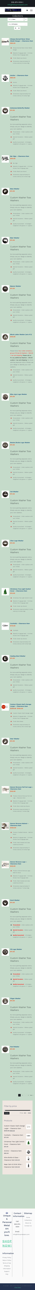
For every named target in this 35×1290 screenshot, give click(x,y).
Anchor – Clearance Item (19, 75)
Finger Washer (15, 998)
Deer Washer (14, 739)
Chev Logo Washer (16, 541)
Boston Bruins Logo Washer (20, 442)
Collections (28, 1220)
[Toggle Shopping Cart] (27, 10)
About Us (28, 1223)
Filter (7, 1113)
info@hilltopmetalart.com (17, 5)
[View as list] (18, 28)
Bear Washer (14, 238)
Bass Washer (14, 189)
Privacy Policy (7, 1257)
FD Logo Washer (16, 949)
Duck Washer (15, 900)
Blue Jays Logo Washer (18, 394)
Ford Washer (14, 1047)
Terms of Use (7, 1263)
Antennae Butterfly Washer (20, 108)
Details (5, 44)
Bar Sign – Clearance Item (19, 156)
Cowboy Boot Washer (17, 656)
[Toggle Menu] (31, 10)
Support (6, 1271)
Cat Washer (14, 491)
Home (28, 1217)
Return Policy (7, 1260)
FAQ (7, 1274)
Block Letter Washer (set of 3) (21, 334)
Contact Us (28, 1226)
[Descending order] (26, 19)
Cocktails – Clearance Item (20, 623)
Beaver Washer (15, 286)
